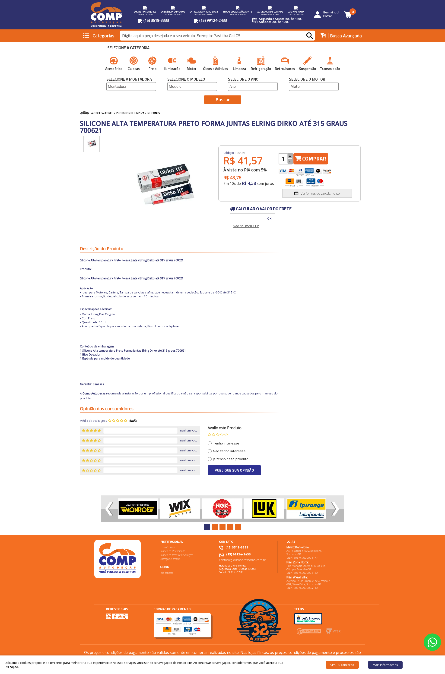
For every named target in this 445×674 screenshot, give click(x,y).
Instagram (108, 616)
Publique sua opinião (234, 470)
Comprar (314, 158)
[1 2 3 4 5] (218, 434)
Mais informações (385, 665)
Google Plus (125, 616)
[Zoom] (91, 144)
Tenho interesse (226, 443)
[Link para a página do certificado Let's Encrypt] (308, 618)
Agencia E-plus (309, 631)
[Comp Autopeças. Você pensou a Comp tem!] (117, 559)
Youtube (120, 616)
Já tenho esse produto (230, 459)
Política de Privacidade (172, 551)
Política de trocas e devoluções (176, 555)
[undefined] (163, 186)
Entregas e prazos (170, 559)
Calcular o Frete (244, 218)
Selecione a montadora (129, 79)
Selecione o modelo (186, 79)
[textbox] (217, 36)
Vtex (333, 631)
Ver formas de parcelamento (320, 193)
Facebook (114, 616)
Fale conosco (166, 572)
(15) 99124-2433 (212, 20)
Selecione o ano (243, 79)
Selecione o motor (307, 79)
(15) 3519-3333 (156, 20)
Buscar (223, 99)
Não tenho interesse (229, 451)
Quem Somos (167, 547)
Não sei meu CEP (246, 226)
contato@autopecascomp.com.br (242, 559)
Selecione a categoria (128, 48)
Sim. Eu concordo (342, 665)
